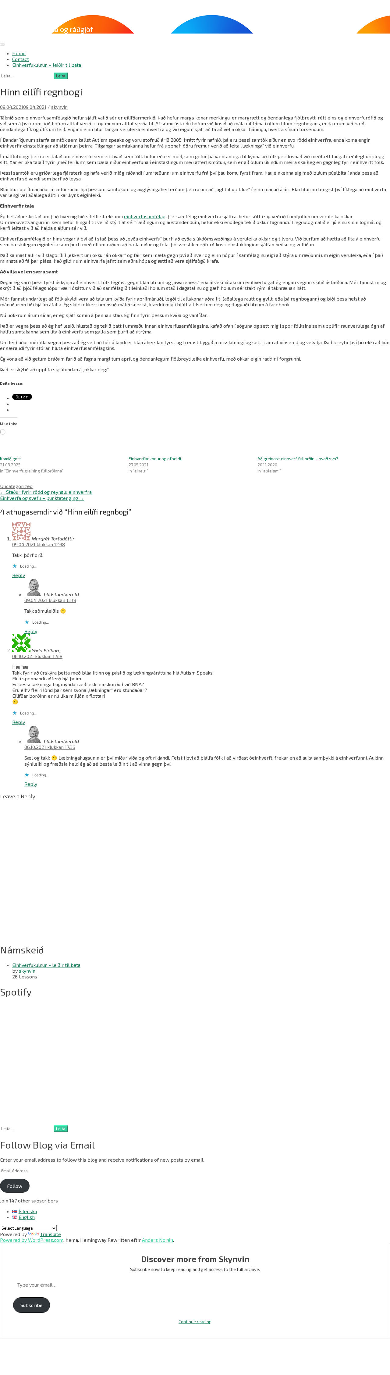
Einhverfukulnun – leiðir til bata (46, 65)
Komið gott (10, 458)
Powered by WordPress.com (31, 1240)
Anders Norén (157, 1240)
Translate (50, 1234)
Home (19, 53)
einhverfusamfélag (144, 216)
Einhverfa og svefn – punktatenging (42, 498)
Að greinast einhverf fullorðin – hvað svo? (297, 458)
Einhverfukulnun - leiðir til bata (46, 965)
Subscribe (31, 1305)
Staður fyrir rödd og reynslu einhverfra (46, 492)
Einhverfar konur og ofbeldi (155, 458)
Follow (14, 1186)
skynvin (59, 107)
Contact (20, 59)
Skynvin (17, 12)
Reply (18, 575)
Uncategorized (16, 486)
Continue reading (195, 1321)
